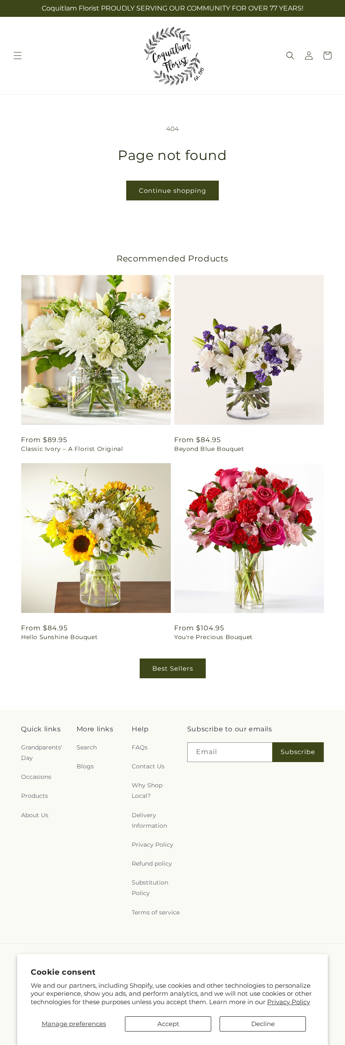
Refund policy (152, 863)
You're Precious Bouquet (213, 637)
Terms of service (156, 912)
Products (34, 796)
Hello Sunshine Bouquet (59, 637)
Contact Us (148, 766)
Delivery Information (149, 820)
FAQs (140, 747)
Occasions (36, 777)
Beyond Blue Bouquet (209, 449)
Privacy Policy (288, 1002)
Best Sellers (172, 668)
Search (87, 747)
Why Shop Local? (147, 790)
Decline (263, 1024)
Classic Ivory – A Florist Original (72, 449)
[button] (17, 55)
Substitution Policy (150, 888)
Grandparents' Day (41, 753)
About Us (34, 815)
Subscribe (298, 752)
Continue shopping (172, 191)
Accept (168, 1024)
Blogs (85, 766)
